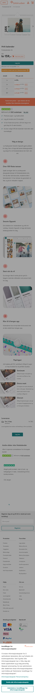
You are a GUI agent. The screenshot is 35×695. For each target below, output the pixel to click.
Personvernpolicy (22, 677)
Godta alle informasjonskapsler (17, 682)
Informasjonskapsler (8, 677)
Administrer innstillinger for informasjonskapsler (17, 689)
